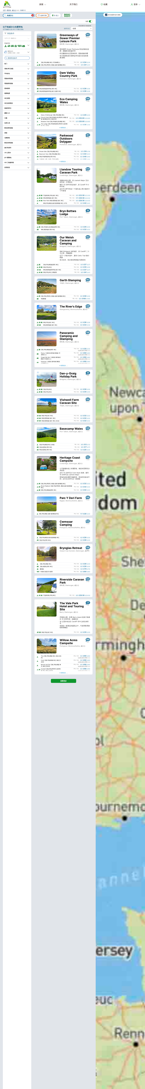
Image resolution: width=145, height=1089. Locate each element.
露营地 (9, 10)
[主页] (7, 4)
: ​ (67, 28)
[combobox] (18, 15)
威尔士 (14, 10)
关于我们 (73, 4)
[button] (17, 45)
